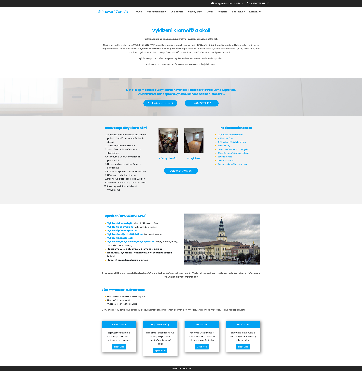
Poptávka (237, 11)
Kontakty (254, 11)
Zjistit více (119, 346)
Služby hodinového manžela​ (232, 164)
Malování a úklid (226, 160)
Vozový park (195, 11)
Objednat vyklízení (181, 170)
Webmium (186, 368)
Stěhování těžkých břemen (232, 141)
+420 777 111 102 (201, 103)
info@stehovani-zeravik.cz (229, 3)
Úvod (139, 11)
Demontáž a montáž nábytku (233, 149)
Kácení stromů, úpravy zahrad (233, 153)
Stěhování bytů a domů (230, 134)
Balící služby (224, 145)
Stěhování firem (226, 138)
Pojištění (223, 11)
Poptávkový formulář (160, 103)
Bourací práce (225, 156)
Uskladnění (177, 11)
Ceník (210, 11)
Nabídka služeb (156, 11)
